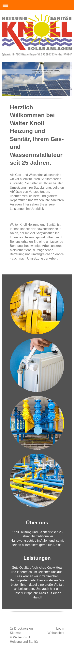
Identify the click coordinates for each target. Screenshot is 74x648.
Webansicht (56, 632)
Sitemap (16, 632)
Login (60, 628)
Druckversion (23, 628)
